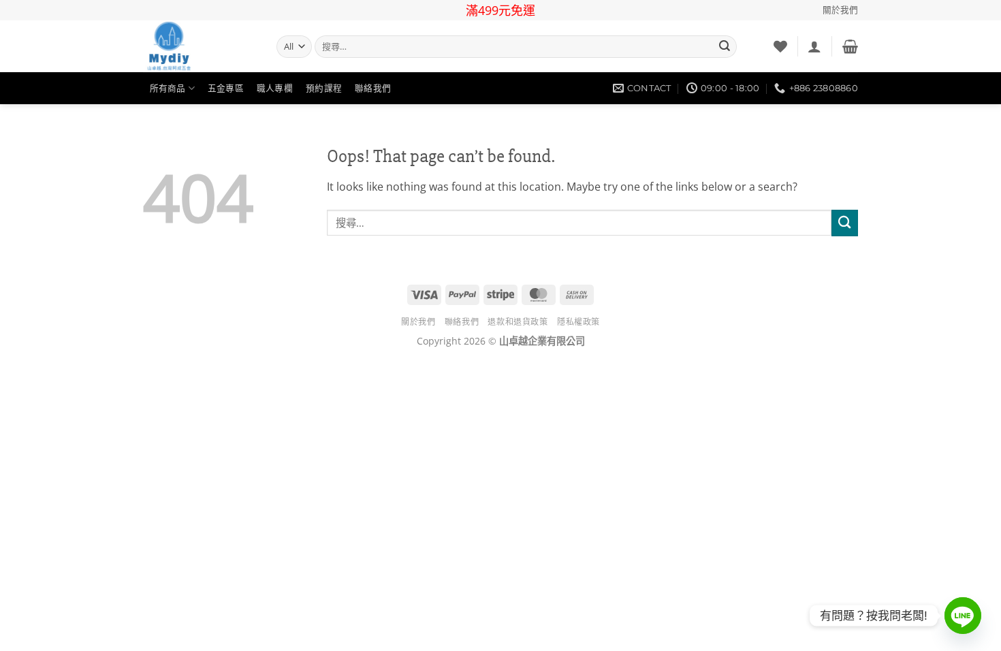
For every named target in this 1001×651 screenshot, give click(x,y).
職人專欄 (275, 88)
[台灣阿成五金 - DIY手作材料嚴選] (199, 46)
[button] (814, 46)
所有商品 (168, 88)
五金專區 (226, 88)
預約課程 (324, 88)
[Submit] (724, 46)
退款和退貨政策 (517, 322)
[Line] (962, 615)
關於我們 (840, 10)
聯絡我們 (373, 88)
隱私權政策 (578, 322)
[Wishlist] (780, 46)
